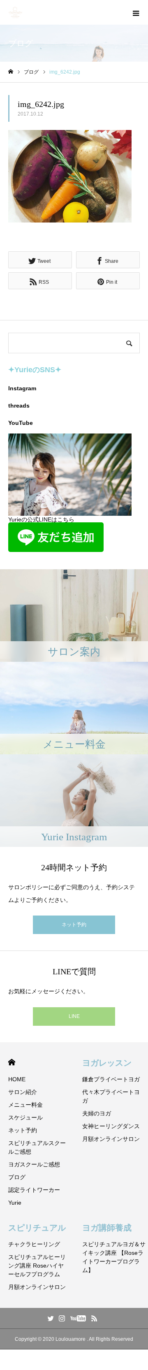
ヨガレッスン (107, 1062)
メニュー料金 (25, 1104)
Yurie (14, 1202)
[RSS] (94, 1318)
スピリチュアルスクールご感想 (37, 1147)
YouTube (20, 423)
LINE (74, 1016)
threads (19, 405)
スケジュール (25, 1117)
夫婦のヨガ (96, 1113)
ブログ (16, 1177)
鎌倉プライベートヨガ (111, 1079)
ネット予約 (74, 924)
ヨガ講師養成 (107, 1227)
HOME (11, 1062)
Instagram (22, 388)
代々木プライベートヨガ (111, 1096)
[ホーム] (10, 71)
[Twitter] (51, 1318)
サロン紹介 (22, 1092)
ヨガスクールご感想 (34, 1164)
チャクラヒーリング (34, 1244)
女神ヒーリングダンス (111, 1126)
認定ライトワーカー (34, 1190)
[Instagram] (62, 1318)
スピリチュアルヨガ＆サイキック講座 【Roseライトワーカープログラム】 (114, 1257)
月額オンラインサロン (111, 1139)
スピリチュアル (37, 1227)
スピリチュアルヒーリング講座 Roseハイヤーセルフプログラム (37, 1265)
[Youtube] (78, 1318)
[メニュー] (135, 12)
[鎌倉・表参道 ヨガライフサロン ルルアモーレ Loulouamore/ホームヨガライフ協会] (15, 12)
